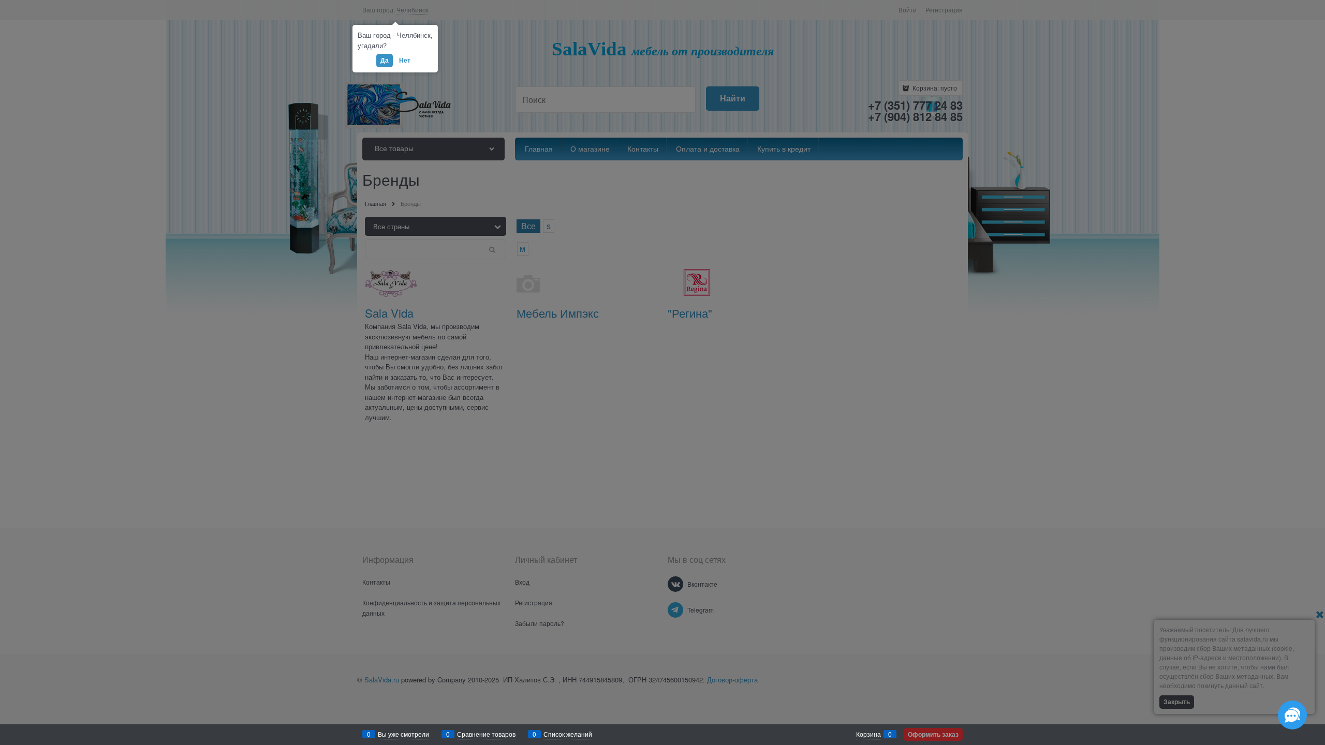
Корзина (868, 733)
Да (384, 60)
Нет (404, 60)
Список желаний (567, 733)
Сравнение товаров (486, 733)
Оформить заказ (933, 734)
